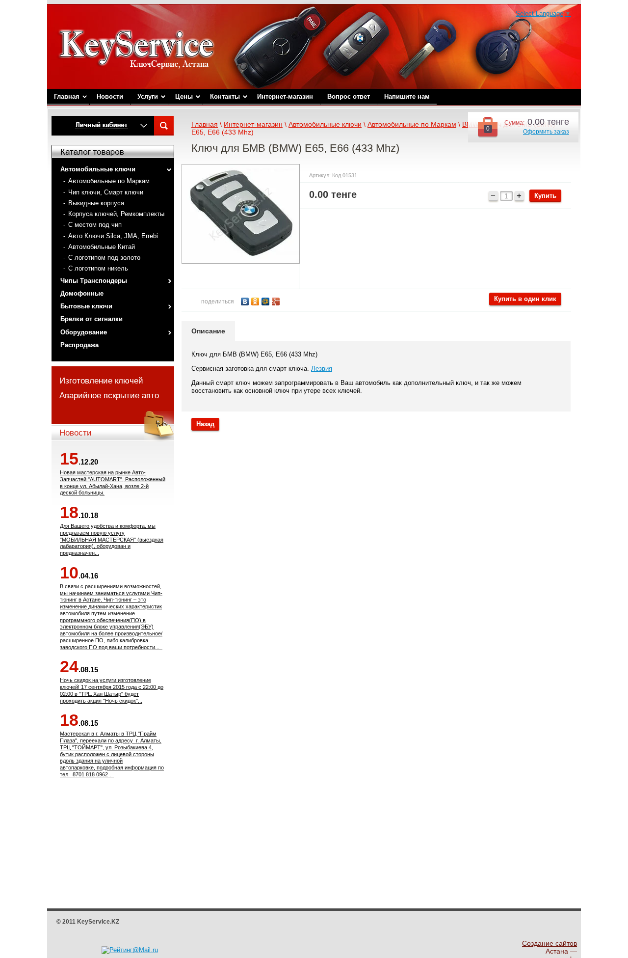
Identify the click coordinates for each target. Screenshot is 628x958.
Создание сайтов (549, 943)
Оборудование (83, 332)
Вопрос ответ (348, 96)
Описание (208, 331)
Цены (184, 96)
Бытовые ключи (86, 306)
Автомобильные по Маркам (109, 181)
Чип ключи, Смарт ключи (105, 192)
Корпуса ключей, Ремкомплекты (116, 214)
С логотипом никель (98, 268)
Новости (110, 96)
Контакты (225, 96)
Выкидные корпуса (96, 203)
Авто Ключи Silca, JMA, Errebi (113, 236)
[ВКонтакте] (246, 300)
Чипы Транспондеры (93, 280)
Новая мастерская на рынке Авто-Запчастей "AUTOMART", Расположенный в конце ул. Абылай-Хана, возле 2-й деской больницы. (112, 482)
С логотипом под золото (104, 257)
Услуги (147, 96)
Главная (66, 96)
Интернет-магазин (285, 96)
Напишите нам (407, 96)
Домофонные (82, 293)
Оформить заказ (546, 131)
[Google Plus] (277, 300)
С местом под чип (95, 224)
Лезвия (321, 368)
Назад (205, 424)
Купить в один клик (525, 298)
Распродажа (79, 345)
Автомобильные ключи (97, 169)
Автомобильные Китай (101, 246)
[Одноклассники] (256, 300)
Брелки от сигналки (91, 319)
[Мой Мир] (267, 300)
